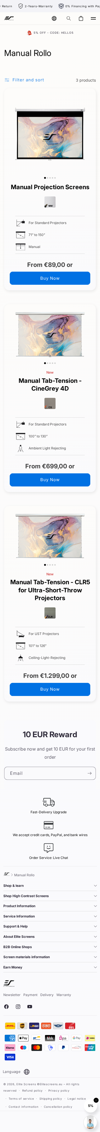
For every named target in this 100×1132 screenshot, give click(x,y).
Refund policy (32, 1090)
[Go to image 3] (50, 178)
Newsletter (12, 995)
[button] (68, 18)
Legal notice (77, 1098)
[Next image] (90, 134)
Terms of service (21, 1098)
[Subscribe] (89, 773)
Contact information (23, 1106)
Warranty (63, 995)
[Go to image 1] (45, 178)
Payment (30, 995)
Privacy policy (59, 1090)
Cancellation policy (58, 1106)
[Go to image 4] (52, 178)
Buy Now (50, 278)
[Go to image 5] (55, 178)
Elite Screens (26, 1084)
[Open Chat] (90, 1122)
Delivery (47, 995)
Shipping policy (50, 1098)
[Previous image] (10, 134)
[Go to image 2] (47, 178)
